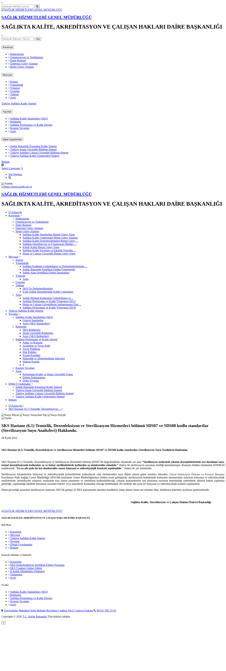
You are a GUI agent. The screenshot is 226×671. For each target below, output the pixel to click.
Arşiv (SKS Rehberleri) (36, 336)
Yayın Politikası (31, 348)
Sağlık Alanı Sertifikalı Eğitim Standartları (46, 272)
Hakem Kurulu (31, 361)
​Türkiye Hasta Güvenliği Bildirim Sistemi (33, 149)
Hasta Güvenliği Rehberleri (38, 333)
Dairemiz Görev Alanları (24, 63)
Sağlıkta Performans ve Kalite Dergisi (31, 124)
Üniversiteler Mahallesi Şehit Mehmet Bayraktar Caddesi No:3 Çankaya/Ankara (49, 610)
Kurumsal (8, 47)
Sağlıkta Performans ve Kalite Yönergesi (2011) (49, 301)
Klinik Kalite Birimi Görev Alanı (41, 247)
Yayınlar (7, 111)
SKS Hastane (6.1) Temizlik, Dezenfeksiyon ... (35, 408)
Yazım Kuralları (31, 355)
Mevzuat (7, 75)
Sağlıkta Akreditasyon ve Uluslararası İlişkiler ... (49, 244)
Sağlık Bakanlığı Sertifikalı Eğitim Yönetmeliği (49, 269)
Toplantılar (16, 574)
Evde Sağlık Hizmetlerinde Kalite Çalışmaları (48, 291)
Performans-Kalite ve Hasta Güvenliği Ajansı (48, 374)
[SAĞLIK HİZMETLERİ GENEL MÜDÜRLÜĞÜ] (31, 9)
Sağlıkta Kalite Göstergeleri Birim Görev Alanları (50, 237)
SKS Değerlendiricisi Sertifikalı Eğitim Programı (37, 564)
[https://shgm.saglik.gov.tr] (16, 186)
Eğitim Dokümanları (34, 377)
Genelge (15, 91)
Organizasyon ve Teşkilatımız (26, 57)
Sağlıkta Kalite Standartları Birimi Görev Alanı (49, 234)
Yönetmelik (16, 84)
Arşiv (13, 97)
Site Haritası (15, 174)
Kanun (14, 81)
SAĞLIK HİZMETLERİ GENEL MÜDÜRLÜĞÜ (46, 17)
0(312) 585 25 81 (106, 610)
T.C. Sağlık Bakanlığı (35, 616)
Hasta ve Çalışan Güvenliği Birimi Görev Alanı (49, 253)
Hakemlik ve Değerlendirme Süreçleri (44, 358)
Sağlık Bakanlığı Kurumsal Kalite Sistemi (33, 146)
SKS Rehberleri (31, 329)
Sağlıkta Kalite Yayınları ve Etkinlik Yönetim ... (49, 250)
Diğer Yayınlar (31, 380)
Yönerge (15, 88)
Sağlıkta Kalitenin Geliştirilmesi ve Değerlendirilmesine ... (55, 266)
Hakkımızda (17, 54)
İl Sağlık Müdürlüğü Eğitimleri (27, 571)
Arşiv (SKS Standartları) (36, 323)
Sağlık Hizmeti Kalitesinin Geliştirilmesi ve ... (48, 298)
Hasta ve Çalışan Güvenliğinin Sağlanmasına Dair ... (52, 304)
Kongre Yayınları (19, 128)
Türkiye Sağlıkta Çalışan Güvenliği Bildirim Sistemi (39, 152)
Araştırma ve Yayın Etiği (36, 345)
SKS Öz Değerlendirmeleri (38, 288)
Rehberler (15, 121)
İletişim (5, 161)
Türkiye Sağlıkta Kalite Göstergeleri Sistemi (34, 155)
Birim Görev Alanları (22, 66)
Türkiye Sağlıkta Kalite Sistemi (18, 103)
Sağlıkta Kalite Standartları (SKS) (29, 118)
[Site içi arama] (9, 177)
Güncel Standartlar (33, 320)
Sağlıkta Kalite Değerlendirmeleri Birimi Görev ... (50, 240)
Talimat (14, 94)
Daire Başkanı (18, 60)
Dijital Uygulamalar (12, 139)
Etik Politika (29, 352)
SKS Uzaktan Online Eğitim (26, 568)
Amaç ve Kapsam (33, 342)
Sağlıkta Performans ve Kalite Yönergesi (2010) (49, 307)
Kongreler (16, 561)
